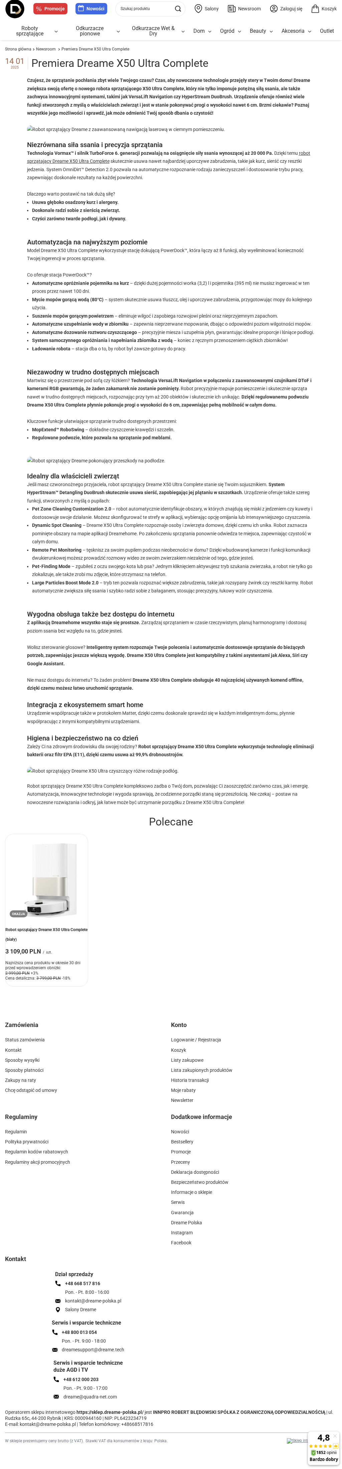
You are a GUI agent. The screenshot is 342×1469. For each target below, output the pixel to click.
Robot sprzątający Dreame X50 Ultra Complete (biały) (46, 934)
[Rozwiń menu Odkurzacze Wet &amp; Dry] (183, 31)
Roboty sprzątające (29, 31)
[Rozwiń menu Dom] (209, 31)
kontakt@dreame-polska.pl (48, 1424)
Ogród (227, 31)
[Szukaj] (177, 8)
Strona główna (18, 49)
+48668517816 (137, 1424)
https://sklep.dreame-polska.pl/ (110, 1412)
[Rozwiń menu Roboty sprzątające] (56, 31)
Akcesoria (293, 31)
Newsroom (46, 49)
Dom (199, 31)
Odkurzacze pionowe (90, 31)
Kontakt (15, 1258)
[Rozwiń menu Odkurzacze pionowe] (118, 31)
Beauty (258, 31)
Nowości (96, 8)
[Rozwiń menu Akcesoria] (309, 31)
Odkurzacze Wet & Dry (153, 31)
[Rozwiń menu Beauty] (271, 31)
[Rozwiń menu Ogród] (239, 31)
